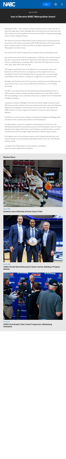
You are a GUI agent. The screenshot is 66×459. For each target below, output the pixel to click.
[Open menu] (62, 4)
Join (46, 4)
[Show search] (55, 4)
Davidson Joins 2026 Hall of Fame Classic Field (22, 211)
